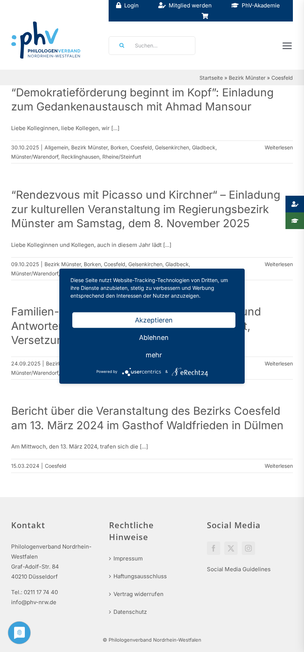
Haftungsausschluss (140, 576)
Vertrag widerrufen (138, 594)
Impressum (128, 558)
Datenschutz (130, 611)
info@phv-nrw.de (33, 602)
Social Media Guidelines (239, 569)
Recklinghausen (80, 156)
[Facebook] (213, 548)
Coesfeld (141, 147)
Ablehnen (154, 337)
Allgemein (56, 147)
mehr (154, 354)
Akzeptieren (154, 320)
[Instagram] (248, 548)
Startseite (211, 78)
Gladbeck (203, 147)
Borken (119, 147)
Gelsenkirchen (172, 147)
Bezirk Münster (247, 78)
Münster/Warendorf (34, 156)
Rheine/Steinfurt (121, 156)
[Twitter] (231, 548)
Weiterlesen (279, 147)
